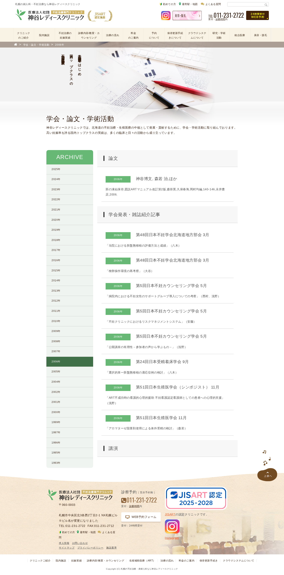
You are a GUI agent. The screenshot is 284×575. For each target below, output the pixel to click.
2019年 (56, 229)
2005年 (56, 371)
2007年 (56, 351)
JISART (170, 514)
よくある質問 (213, 4)
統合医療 (240, 35)
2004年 (56, 381)
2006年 (56, 361)
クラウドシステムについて (197, 35)
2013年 (56, 290)
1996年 (56, 442)
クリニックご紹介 (40, 560)
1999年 (56, 422)
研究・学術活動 (219, 35)
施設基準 (111, 547)
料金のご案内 (133, 35)
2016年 (56, 260)
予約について (154, 35)
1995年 (56, 452)
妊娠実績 (76, 560)
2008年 (56, 341)
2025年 (56, 169)
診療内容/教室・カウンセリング (89, 35)
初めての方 (169, 4)
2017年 (56, 250)
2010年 (56, 321)
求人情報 (64, 543)
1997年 (56, 432)
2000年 (56, 412)
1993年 (56, 462)
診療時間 (220, 19)
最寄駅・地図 (190, 4)
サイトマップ (66, 547)
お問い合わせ (80, 543)
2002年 (56, 392)
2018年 (56, 240)
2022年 (56, 199)
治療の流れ (112, 35)
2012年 (56, 300)
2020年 (56, 219)
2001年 (56, 402)
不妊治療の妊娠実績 (65, 35)
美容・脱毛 (260, 35)
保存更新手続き (209, 560)
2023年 (56, 189)
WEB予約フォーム (144, 517)
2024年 (56, 179)
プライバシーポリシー (90, 547)
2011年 (56, 310)
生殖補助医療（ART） (142, 560)
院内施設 (44, 35)
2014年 (56, 280)
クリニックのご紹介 (23, 35)
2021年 (56, 209)
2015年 (56, 270)
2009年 (56, 331)
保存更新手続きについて (175, 35)
